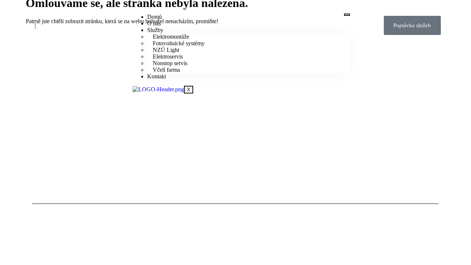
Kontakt (156, 76)
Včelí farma (166, 70)
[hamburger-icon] (347, 15)
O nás (154, 23)
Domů (154, 17)
